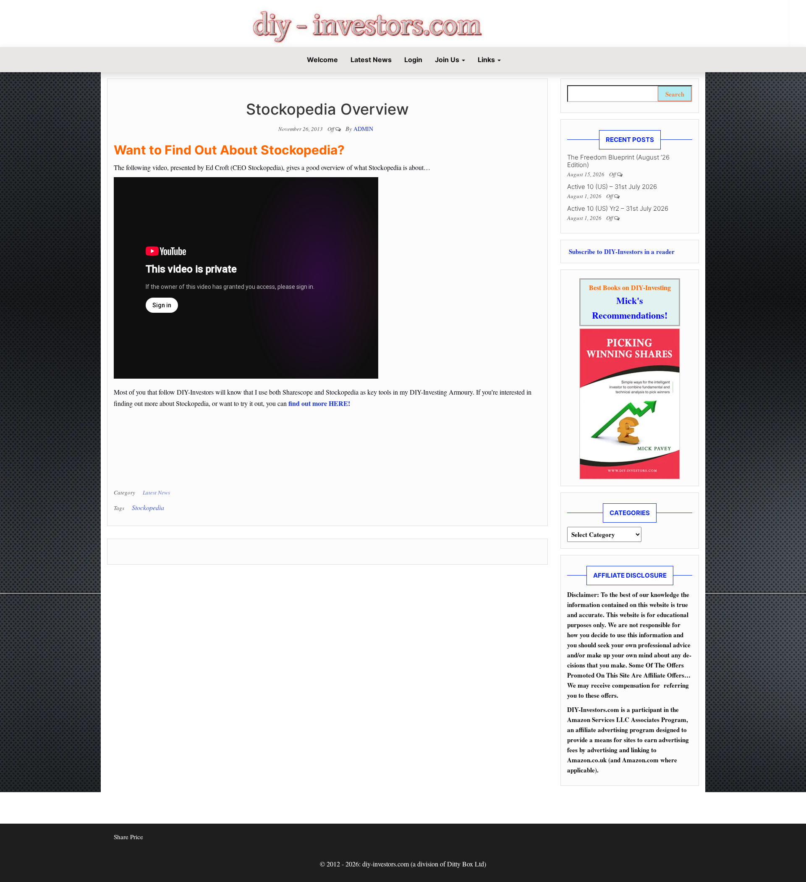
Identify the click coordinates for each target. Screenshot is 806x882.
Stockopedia (148, 507)
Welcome (321, 59)
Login (413, 59)
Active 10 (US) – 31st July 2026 (612, 187)
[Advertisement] (212, 448)
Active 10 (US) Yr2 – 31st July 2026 (617, 208)
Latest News (371, 59)
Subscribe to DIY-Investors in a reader (621, 251)
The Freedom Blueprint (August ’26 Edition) (618, 161)
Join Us (448, 59)
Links (487, 59)
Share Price (128, 836)
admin (363, 129)
